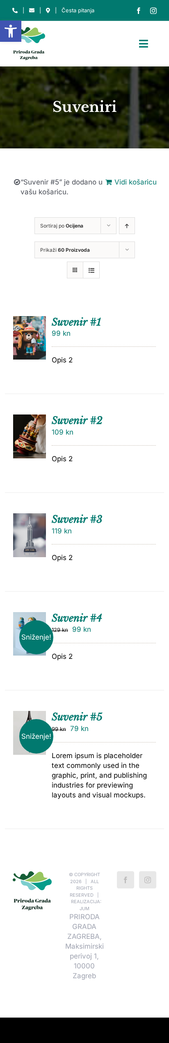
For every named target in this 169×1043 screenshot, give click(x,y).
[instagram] (153, 10)
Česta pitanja (78, 10)
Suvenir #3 (77, 519)
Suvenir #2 (77, 420)
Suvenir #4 (77, 618)
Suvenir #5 (77, 717)
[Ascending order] (127, 225)
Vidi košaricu (135, 182)
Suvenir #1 (76, 322)
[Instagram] (147, 879)
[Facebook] (125, 879)
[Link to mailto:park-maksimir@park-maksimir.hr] (31, 10)
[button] (10, 31)
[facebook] (138, 10)
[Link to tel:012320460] (15, 10)
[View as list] (91, 270)
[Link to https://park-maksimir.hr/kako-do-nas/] (48, 10)
